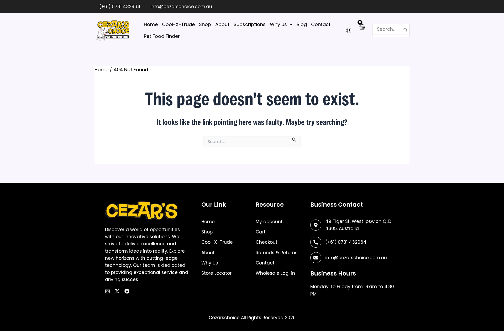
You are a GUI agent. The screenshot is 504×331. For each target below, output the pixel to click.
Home (208, 221)
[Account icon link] (348, 30)
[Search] (405, 30)
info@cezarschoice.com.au (180, 6)
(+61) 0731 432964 (119, 6)
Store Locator (216, 273)
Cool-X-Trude (217, 242)
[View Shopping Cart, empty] (362, 30)
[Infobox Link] (352, 242)
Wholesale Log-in (275, 273)
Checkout (266, 242)
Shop (207, 232)
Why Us (209, 263)
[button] (289, 24)
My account (269, 221)
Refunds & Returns (276, 252)
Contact (265, 263)
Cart (261, 232)
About (208, 252)
